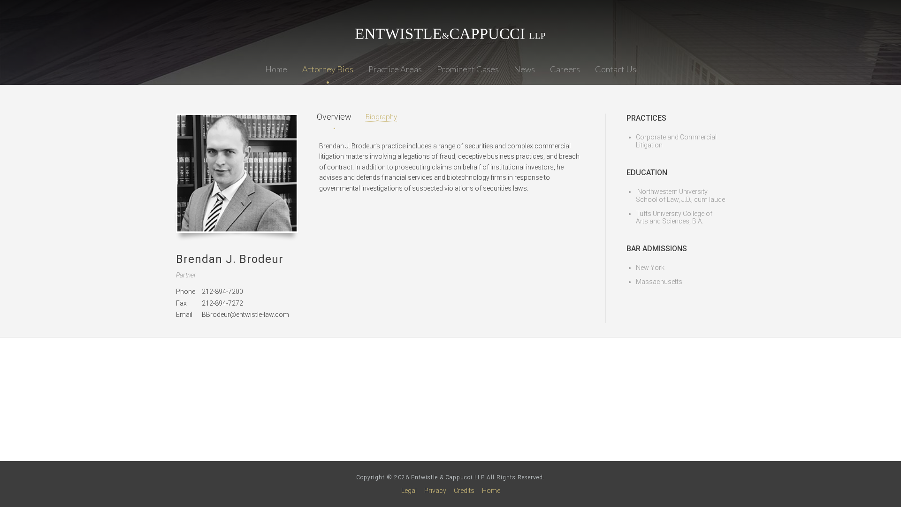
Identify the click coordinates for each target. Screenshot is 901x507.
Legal (409, 490)
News (524, 69)
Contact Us (615, 69)
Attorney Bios (327, 69)
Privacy (435, 490)
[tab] (334, 117)
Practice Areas (395, 69)
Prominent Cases (468, 69)
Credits (464, 490)
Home (276, 69)
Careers (565, 69)
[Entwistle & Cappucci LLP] (450, 34)
